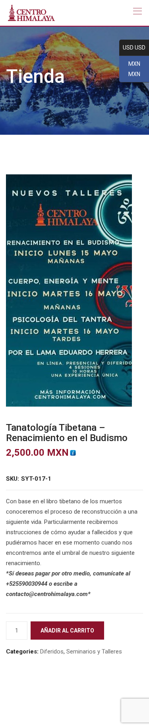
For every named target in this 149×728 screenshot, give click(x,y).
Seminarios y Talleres (94, 651)
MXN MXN (129, 69)
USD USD (132, 48)
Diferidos (52, 651)
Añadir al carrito (67, 630)
